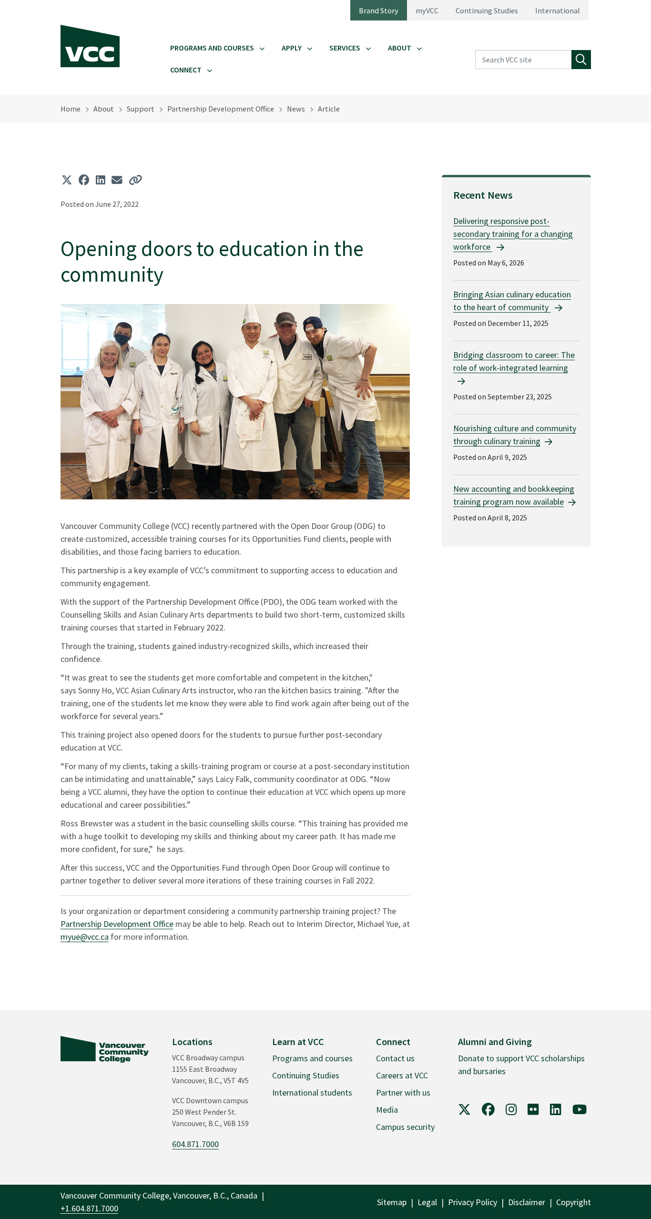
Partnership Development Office (220, 108)
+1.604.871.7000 (89, 1208)
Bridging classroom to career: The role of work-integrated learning (514, 361)
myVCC (427, 10)
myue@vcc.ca (85, 936)
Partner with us (403, 1092)
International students (312, 1092)
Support (140, 108)
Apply (292, 47)
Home (71, 108)
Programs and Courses (212, 47)
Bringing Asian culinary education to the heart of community (512, 301)
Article (329, 108)
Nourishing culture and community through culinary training (514, 435)
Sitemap (392, 1202)
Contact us (395, 1058)
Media (387, 1109)
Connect (186, 69)
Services (344, 47)
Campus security (405, 1126)
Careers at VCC (402, 1075)
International (557, 10)
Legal (427, 1202)
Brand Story (378, 10)
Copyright (573, 1202)
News (296, 108)
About (399, 47)
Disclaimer (526, 1202)
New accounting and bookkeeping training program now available (513, 495)
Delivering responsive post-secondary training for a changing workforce (513, 233)
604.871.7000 (195, 1143)
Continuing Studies (487, 10)
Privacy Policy (472, 1202)
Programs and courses (312, 1058)
